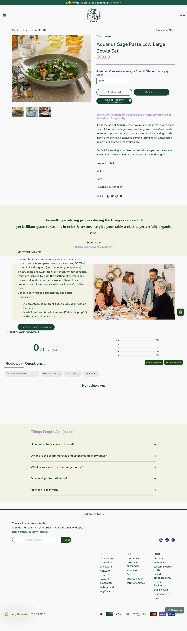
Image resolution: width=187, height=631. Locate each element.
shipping (132, 570)
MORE (157, 554)
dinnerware (107, 558)
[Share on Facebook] (108, 195)
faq (129, 574)
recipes (158, 598)
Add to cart (114, 92)
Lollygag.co (38, 613)
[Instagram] (173, 540)
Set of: (99, 75)
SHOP (103, 554)
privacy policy (135, 578)
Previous (161, 30)
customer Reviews (159, 583)
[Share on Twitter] (112, 195)
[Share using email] (121, 195)
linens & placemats (106, 581)
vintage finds (107, 587)
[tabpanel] (93, 394)
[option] (18, 112)
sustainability (162, 594)
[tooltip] (130, 100)
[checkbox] (91, 374)
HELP (130, 554)
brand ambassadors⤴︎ (162, 576)
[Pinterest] (167, 540)
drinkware (106, 566)
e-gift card (106, 591)
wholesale (160, 562)
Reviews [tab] (14, 363)
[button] (114, 101)
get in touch (161, 589)
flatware (105, 571)
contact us (133, 558)
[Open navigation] (32, 15)
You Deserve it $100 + (36, 30)
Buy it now (151, 92)
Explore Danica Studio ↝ (36, 327)
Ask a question (154, 362)
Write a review (173, 362)
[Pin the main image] (116, 195)
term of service (136, 583)
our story (159, 558)
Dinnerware (103, 36)
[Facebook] (161, 540)
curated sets (107, 562)
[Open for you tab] (180, 312)
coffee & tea (107, 575)
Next (172, 30)
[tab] (35, 364)
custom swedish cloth (163, 568)
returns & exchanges (133, 564)
